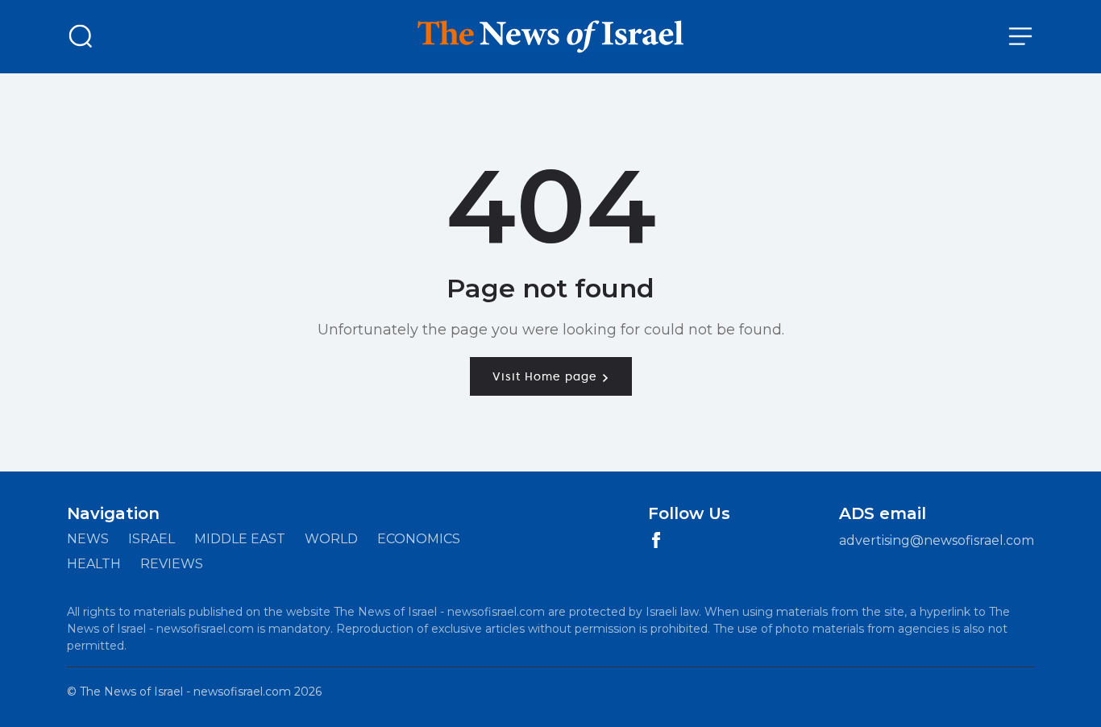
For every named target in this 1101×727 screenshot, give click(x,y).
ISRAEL (151, 538)
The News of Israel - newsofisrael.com (185, 691)
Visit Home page (546, 376)
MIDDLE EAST (239, 538)
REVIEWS (171, 563)
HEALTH (94, 563)
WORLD (331, 538)
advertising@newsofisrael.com (936, 540)
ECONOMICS (418, 538)
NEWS (88, 538)
